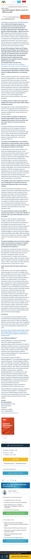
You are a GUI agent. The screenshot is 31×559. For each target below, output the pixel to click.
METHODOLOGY (17, 16)
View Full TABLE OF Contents (7, 17)
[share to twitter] (13, 480)
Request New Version (9, 463)
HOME (2, 5)
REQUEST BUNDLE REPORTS (15, 473)
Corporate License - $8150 (10, 454)
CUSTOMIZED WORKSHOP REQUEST (15, 541)
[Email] (3, 480)
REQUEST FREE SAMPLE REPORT (16, 445)
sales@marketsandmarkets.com (9, 413)
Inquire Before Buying (21, 463)
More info (19, 553)
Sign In (24, 1)
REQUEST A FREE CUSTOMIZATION (16, 513)
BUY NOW (15, 459)
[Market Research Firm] (4, 2)
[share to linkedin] (16, 480)
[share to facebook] (11, 480)
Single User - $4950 (8, 452)
